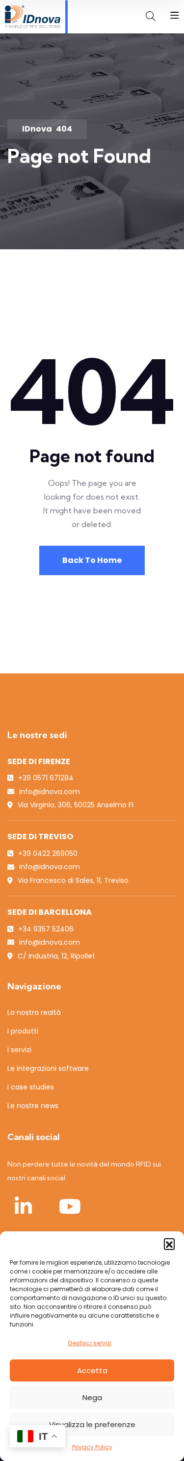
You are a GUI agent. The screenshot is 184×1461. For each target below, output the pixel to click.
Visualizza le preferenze (92, 1424)
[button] (169, 1243)
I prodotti (22, 1031)
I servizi (19, 1050)
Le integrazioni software (48, 1068)
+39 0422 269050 (48, 853)
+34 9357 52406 (46, 929)
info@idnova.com (49, 792)
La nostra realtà (34, 1012)
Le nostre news (32, 1106)
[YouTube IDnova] (69, 1206)
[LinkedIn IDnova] (23, 1206)
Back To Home (92, 560)
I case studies (30, 1087)
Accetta (92, 1370)
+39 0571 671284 (46, 778)
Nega (92, 1397)
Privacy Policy (92, 1447)
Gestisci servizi (89, 1343)
